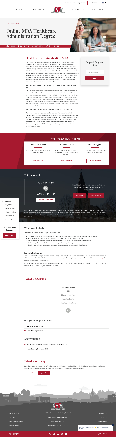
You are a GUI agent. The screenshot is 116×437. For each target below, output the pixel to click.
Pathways (38, 9)
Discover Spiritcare (66, 161)
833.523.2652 (62, 426)
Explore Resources (95, 161)
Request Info (81, 3)
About (18, 9)
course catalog (98, 258)
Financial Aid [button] (79, 195)
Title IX (12, 417)
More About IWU (38, 161)
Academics (97, 9)
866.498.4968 (60, 421)
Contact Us (38, 46)
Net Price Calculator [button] (45, 200)
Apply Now (93, 3)
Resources (72, 3)
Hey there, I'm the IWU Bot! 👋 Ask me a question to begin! (93, 428)
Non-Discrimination (16, 421)
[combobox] (104, 3)
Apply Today (9, 235)
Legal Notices (14, 413)
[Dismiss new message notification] (113, 425)
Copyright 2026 (17, 434)
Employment (14, 426)
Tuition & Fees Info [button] (96, 195)
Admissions (78, 9)
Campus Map (102, 421)
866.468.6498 (62, 417)
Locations (103, 417)
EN (106, 3)
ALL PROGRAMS (13, 24)
